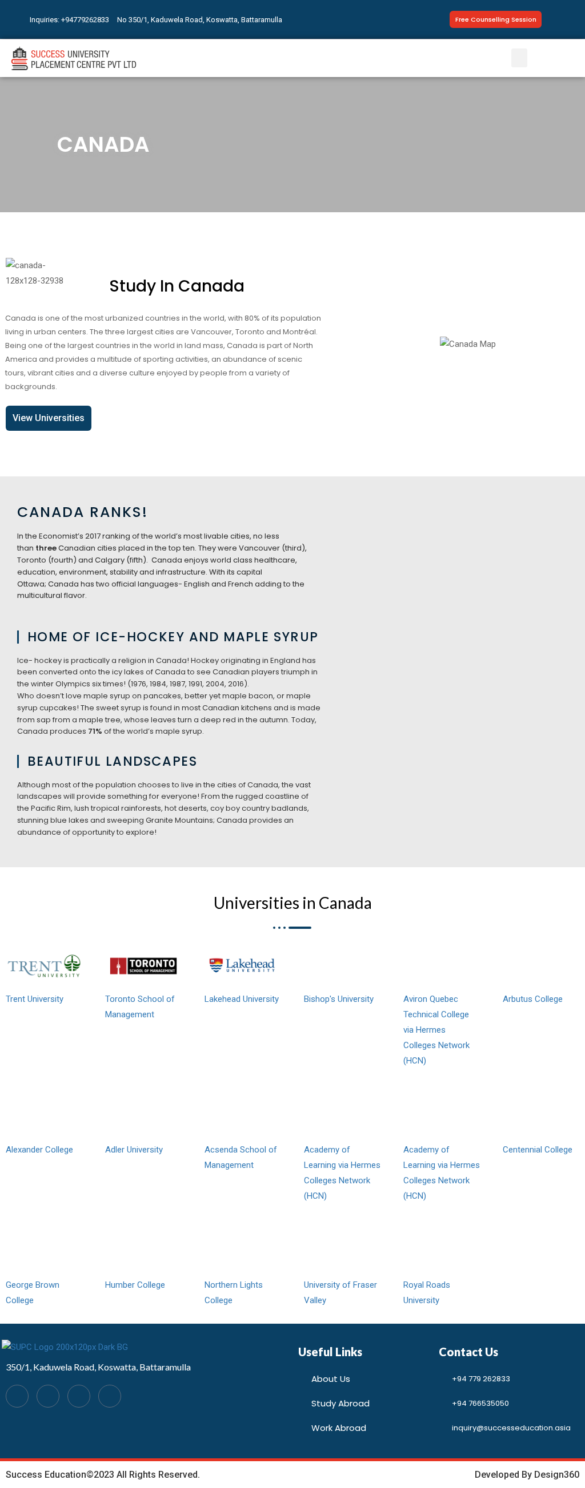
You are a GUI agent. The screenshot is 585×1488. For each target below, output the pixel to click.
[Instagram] (109, 1396)
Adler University (134, 1150)
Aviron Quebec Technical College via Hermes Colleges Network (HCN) (436, 1030)
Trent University (34, 999)
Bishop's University (339, 999)
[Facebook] (17, 1396)
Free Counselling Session (495, 19)
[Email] (78, 1396)
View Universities (49, 418)
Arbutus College (533, 999)
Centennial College (537, 1150)
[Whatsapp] (48, 1396)
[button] (519, 57)
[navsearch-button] (567, 19)
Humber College (135, 1285)
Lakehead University (242, 999)
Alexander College (39, 1150)
